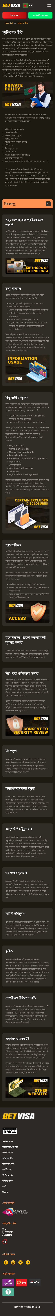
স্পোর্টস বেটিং (6, 1169)
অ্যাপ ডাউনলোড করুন (40, 15)
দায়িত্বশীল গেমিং (8, 1164)
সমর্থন (4, 1186)
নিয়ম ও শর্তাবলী (7, 1152)
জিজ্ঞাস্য (5, 1192)
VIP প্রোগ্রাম (7, 1175)
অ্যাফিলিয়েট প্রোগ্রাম (10, 1147)
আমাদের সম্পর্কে (7, 1141)
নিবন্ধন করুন (14, 15)
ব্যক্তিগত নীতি (7, 1158)
